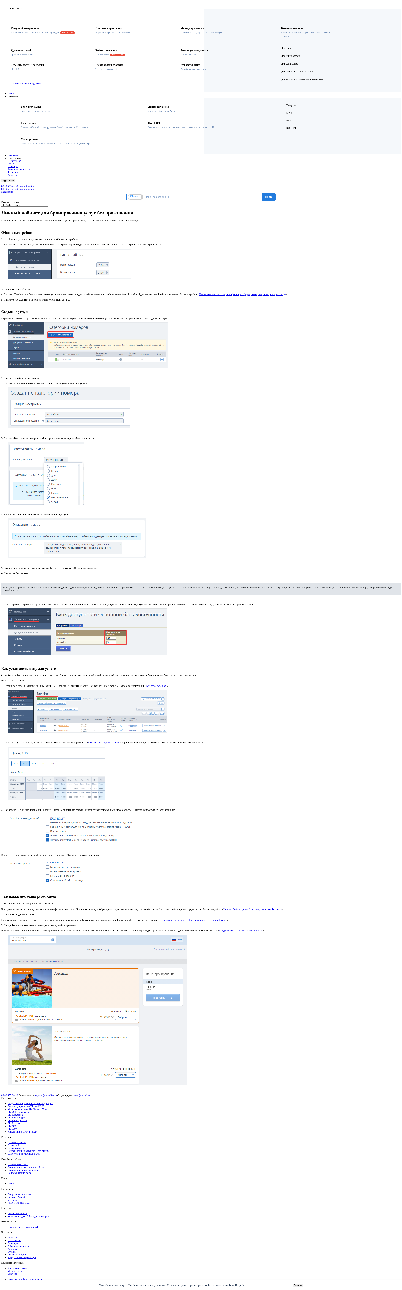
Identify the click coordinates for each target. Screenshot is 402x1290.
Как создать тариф (156, 686)
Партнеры (13, 1243)
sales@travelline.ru (83, 1095)
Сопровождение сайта (19, 1173)
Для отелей (13, 1145)
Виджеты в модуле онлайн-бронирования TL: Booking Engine (193, 920)
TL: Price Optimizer (17, 1120)
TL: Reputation (15, 1114)
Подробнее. (241, 1285)
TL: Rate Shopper (16, 1117)
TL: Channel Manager (29, 1109)
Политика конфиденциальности (25, 1279)
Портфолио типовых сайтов (23, 1170)
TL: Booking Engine (30, 1103)
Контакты (13, 1237)
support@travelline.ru (46, 1095)
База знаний (7, 191)
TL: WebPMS (26, 1106)
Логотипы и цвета (17, 1254)
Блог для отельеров (18, 1268)
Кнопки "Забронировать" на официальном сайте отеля (252, 909)
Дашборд (12, 1273)
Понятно (298, 1285)
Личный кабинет (28, 186)
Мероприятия (15, 1271)
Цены (11, 93)
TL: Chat (12, 1129)
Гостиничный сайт (18, 1164)
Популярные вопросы (19, 1194)
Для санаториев (16, 1148)
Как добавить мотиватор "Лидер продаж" (241, 930)
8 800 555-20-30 (9, 186)
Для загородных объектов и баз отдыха (28, 1151)
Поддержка (14, 155)
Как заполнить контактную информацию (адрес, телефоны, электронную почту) (242, 294)
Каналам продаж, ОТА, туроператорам (28, 1216)
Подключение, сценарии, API (23, 1227)
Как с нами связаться (19, 1202)
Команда (12, 1249)
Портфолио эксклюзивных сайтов (26, 1167)
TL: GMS (12, 1126)
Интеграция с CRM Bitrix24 (22, 1131)
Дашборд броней (17, 1197)
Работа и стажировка (19, 1246)
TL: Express (14, 1123)
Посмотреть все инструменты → (28, 83)
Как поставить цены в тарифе (104, 742)
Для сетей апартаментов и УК (24, 1153)
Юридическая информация (22, 1257)
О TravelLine (14, 1240)
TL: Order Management (19, 1112)
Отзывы (12, 1251)
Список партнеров (17, 1213)
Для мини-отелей (17, 1142)
